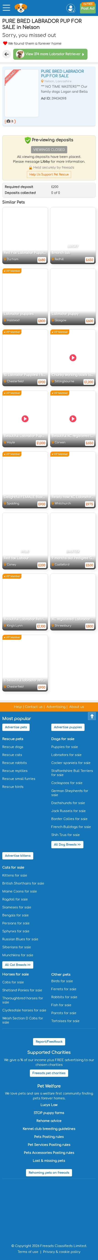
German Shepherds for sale (69, 793)
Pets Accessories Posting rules (49, 1153)
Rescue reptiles (15, 771)
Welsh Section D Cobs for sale (22, 1020)
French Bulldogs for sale (71, 827)
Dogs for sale (62, 739)
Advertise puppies (68, 727)
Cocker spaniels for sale (70, 763)
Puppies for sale (64, 747)
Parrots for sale (63, 1013)
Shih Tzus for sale (65, 835)
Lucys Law (49, 1105)
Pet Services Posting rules (49, 1145)
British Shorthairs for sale (23, 883)
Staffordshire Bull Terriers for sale (72, 773)
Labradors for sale (66, 755)
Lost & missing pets (49, 1160)
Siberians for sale (16, 947)
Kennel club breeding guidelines (49, 1129)
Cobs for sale (13, 982)
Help (18, 707)
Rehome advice (49, 1121)
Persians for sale (16, 923)
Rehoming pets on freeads (49, 1172)
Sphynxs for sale (15, 931)
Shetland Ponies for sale (22, 990)
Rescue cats (12, 755)
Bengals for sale (15, 915)
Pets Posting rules (49, 1137)
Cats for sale (13, 867)
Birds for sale (62, 981)
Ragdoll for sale (15, 899)
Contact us (34, 707)
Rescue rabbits (14, 763)
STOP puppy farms (49, 1113)
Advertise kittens (18, 855)
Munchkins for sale (17, 955)
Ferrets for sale (63, 989)
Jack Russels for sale (68, 811)
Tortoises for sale (65, 1021)
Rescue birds (12, 787)
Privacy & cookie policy (61, 1252)
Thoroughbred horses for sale (22, 1000)
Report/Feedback (49, 1041)
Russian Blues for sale (20, 939)
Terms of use (28, 1252)
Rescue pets (12, 739)
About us (76, 707)
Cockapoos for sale (67, 783)
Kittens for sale (14, 875)
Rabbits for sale (64, 997)
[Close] (6, 54)
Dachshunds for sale (68, 803)
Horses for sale (15, 974)
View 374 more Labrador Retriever (53, 54)
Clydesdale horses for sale (24, 1010)
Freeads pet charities (49, 1073)
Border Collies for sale (69, 819)
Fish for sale (61, 1005)
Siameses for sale (16, 907)
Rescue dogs (12, 747)
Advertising (55, 707)
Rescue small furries (18, 779)
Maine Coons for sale (19, 891)
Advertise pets (16, 727)
